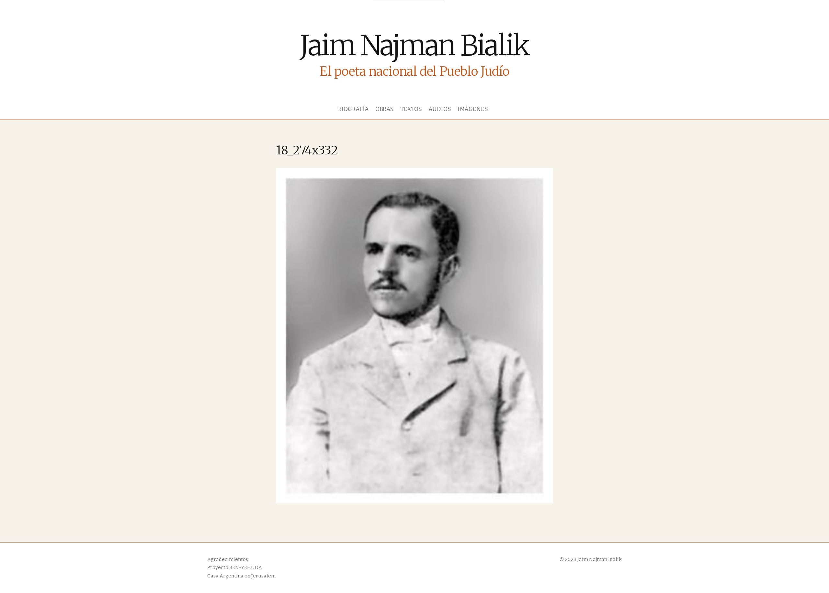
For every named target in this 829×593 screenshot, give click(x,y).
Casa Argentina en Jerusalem (241, 576)
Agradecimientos (227, 559)
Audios (439, 109)
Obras (384, 109)
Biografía (353, 109)
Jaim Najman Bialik (414, 45)
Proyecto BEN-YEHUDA (234, 567)
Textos (411, 109)
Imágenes (473, 109)
